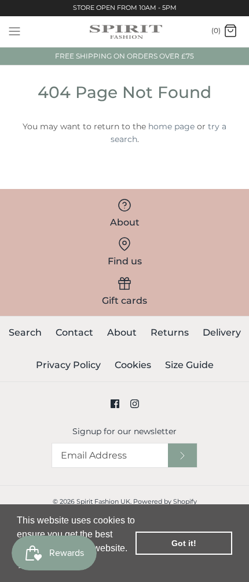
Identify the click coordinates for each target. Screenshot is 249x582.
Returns (170, 332)
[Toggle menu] (14, 30)
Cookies (133, 364)
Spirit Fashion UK (103, 501)
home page (171, 126)
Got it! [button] (183, 543)
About (122, 332)
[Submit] (182, 455)
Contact (74, 332)
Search (25, 332)
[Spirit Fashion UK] (125, 31)
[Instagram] (134, 403)
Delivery (222, 332)
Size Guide (189, 364)
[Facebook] (115, 403)
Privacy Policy (68, 364)
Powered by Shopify (165, 501)
